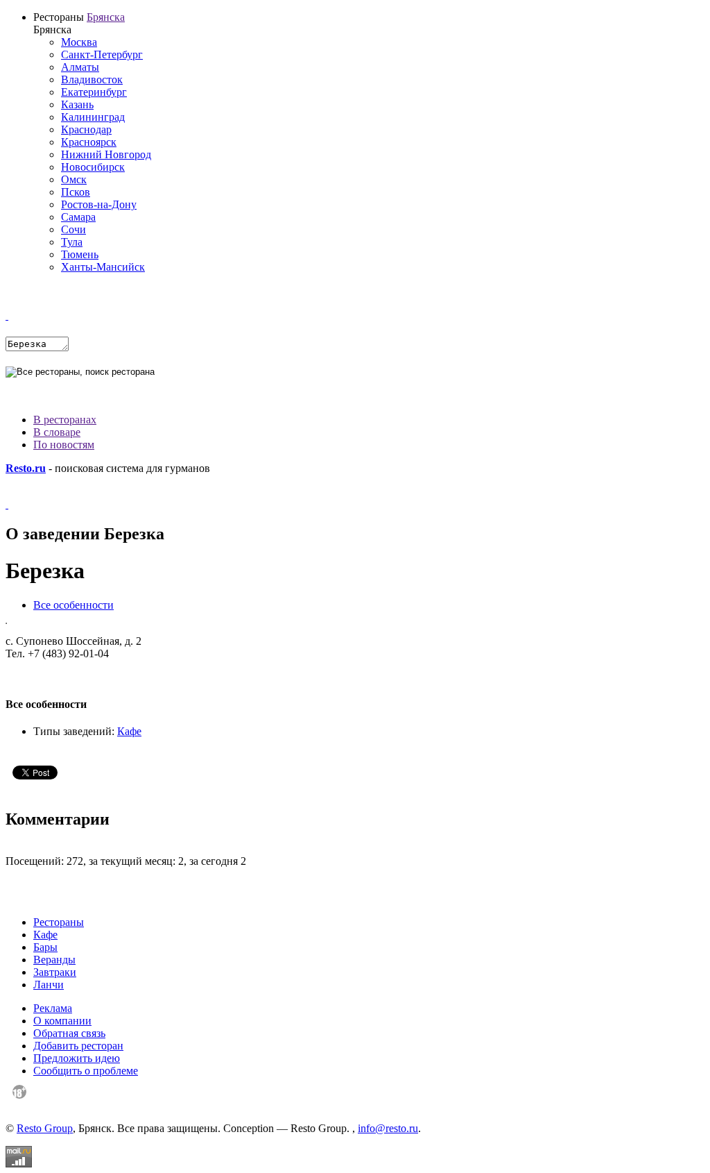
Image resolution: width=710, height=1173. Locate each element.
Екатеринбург (94, 92)
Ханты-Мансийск (103, 267)
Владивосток (92, 79)
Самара (78, 217)
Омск (74, 179)
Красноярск (88, 142)
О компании (62, 1021)
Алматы (80, 67)
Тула (72, 242)
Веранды (54, 959)
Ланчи (48, 984)
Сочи (73, 229)
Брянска (106, 17)
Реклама (52, 1008)
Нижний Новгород (106, 154)
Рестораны (58, 922)
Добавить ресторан (78, 1046)
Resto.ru (26, 468)
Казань (77, 104)
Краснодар (86, 129)
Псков (75, 192)
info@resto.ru (388, 1128)
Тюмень (79, 254)
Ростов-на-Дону (99, 204)
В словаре (56, 432)
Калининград (93, 117)
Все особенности (73, 605)
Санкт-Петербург (102, 54)
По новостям (63, 444)
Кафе (129, 731)
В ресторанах (64, 419)
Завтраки (54, 972)
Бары (45, 947)
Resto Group (45, 1128)
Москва (79, 42)
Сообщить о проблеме (85, 1071)
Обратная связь (69, 1033)
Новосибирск (93, 167)
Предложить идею (76, 1058)
